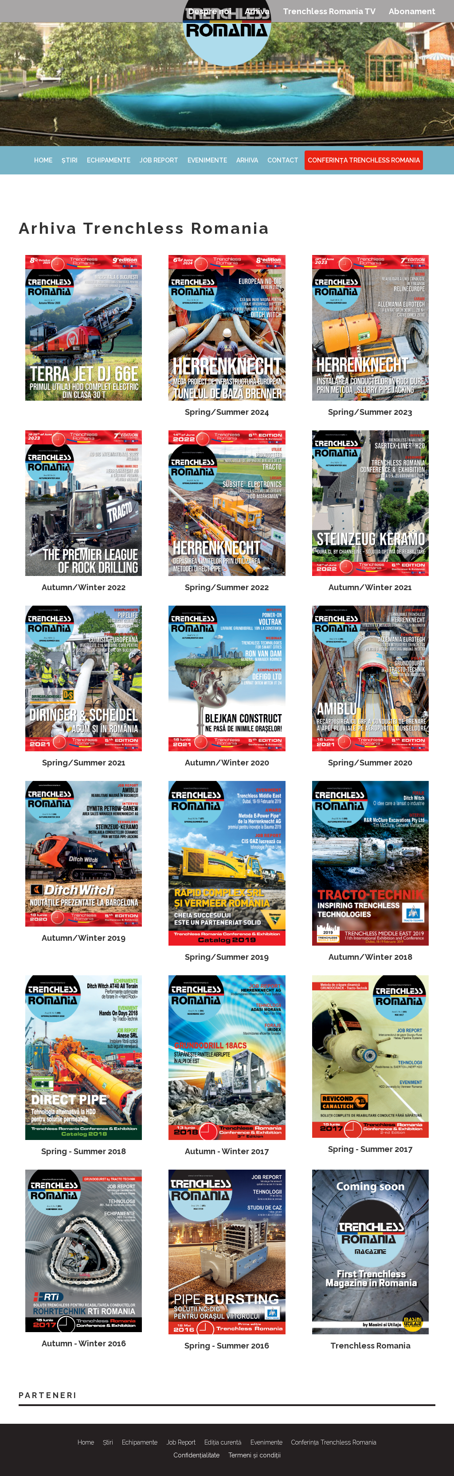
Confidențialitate (196, 1455)
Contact (282, 160)
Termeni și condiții (254, 1455)
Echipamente (108, 160)
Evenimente (207, 160)
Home (43, 160)
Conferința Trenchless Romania (364, 160)
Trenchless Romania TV (329, 11)
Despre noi (209, 11)
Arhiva (257, 11)
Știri (70, 160)
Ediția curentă (223, 1442)
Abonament (412, 11)
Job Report (159, 160)
